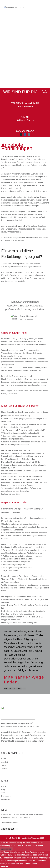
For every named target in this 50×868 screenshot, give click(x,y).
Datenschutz (6, 796)
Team (3, 765)
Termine (4, 768)
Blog (3, 789)
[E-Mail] (25, 112)
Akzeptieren (6, 849)
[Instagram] (21, 134)
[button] (39, 7)
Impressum (5, 799)
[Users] (29, 134)
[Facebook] (25, 134)
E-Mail (25, 117)
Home (3, 759)
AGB (3, 793)
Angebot (4, 762)
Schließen (4, 866)
